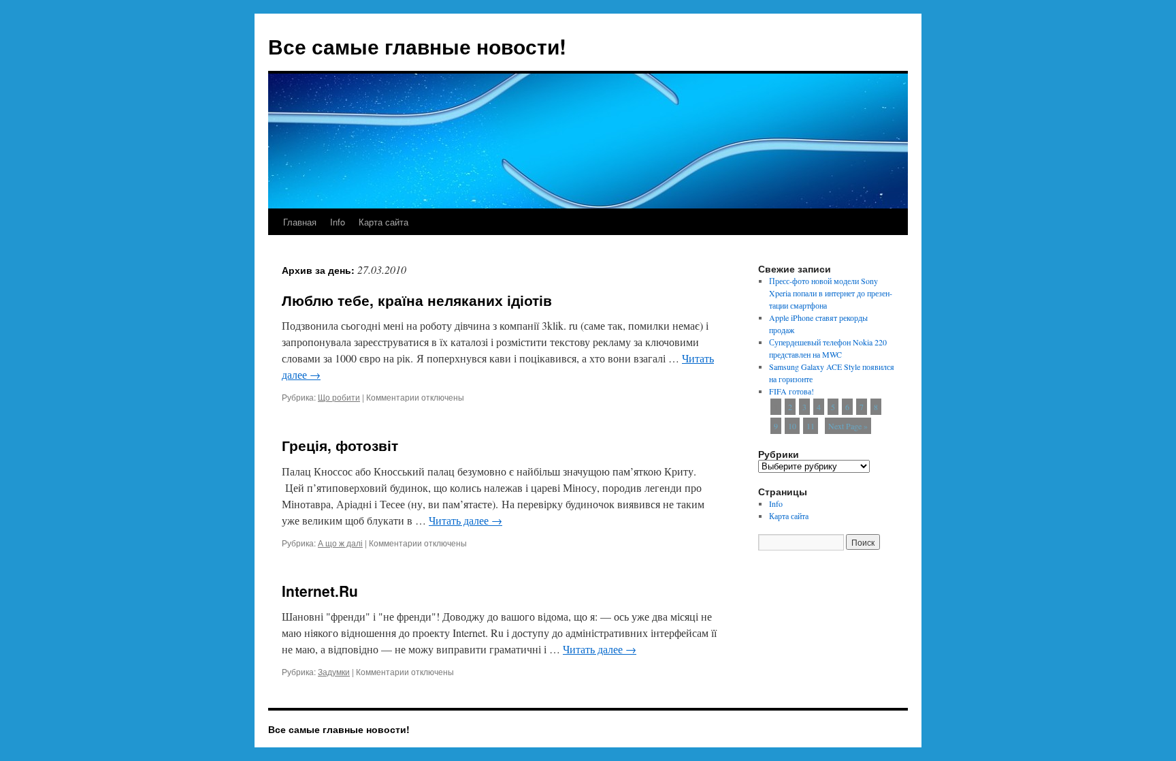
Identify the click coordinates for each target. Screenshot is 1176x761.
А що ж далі (340, 542)
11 (810, 425)
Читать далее (465, 520)
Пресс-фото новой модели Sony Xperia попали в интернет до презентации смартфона (830, 293)
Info (337, 221)
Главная (299, 221)
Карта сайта (383, 221)
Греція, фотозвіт (340, 445)
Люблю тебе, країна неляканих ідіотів (417, 300)
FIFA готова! (791, 391)
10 (792, 425)
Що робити (339, 397)
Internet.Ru (320, 590)
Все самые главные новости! (417, 46)
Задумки (334, 671)
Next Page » (848, 425)
